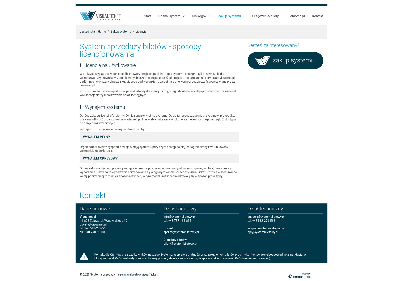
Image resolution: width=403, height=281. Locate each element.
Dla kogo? (199, 16)
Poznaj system (169, 16)
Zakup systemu (229, 16)
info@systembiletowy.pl (179, 216)
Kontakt (317, 16)
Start (147, 16)
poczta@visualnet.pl (93, 224)
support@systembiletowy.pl (266, 216)
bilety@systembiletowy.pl (180, 243)
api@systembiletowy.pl (263, 232)
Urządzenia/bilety (265, 16)
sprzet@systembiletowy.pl (181, 232)
